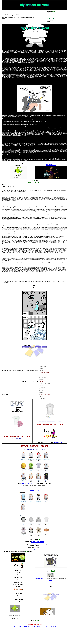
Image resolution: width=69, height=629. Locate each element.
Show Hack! (51, 164)
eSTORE (42, 626)
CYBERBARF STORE (37, 542)
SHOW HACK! (58, 442)
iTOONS (28, 626)
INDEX (31, 626)
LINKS (45, 626)
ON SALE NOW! (34, 490)
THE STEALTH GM (34, 550)
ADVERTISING (22, 626)
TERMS (34, 626)
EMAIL (38, 626)
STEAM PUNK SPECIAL (40, 578)
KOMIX (54, 626)
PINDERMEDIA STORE (28, 483)
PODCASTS (49, 626)
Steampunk (50, 580)
